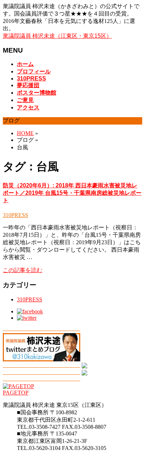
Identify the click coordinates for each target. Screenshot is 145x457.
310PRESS (15, 215)
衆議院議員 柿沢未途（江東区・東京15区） (57, 36)
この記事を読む (22, 270)
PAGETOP (16, 393)
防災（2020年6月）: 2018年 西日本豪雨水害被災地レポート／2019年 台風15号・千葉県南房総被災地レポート (72, 192)
